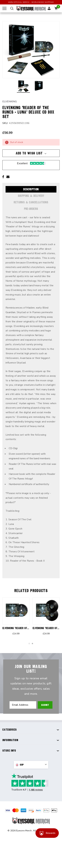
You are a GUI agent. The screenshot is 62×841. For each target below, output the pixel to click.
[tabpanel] (16, 617)
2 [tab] (32, 643)
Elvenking (9, 101)
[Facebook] (3, 176)
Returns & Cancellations (31, 202)
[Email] (8, 176)
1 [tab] (29, 643)
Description (31, 189)
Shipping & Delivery (31, 195)
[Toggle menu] (4, 8)
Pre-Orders (31, 209)
